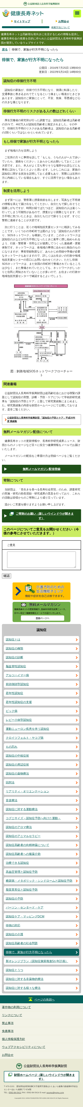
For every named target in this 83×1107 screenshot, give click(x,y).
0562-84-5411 (15, 1092)
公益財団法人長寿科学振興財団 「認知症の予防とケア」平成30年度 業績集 (41, 419)
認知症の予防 (14, 898)
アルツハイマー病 (17, 675)
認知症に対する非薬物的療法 (24, 979)
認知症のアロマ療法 (19, 827)
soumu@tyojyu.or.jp (55, 1092)
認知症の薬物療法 (17, 773)
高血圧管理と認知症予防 (22, 871)
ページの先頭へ (44, 999)
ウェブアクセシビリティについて (23, 1047)
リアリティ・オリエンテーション (27, 791)
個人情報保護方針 (13, 1039)
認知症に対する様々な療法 (23, 988)
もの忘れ (11, 746)
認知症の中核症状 (17, 755)
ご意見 (11, 545)
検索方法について (60, 27)
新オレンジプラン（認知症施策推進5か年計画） (37, 961)
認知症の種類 (14, 648)
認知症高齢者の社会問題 (22, 943)
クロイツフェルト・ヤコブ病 (24, 737)
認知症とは (13, 639)
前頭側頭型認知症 (17, 684)
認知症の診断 (14, 657)
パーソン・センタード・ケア (24, 907)
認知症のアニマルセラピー (23, 836)
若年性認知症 (14, 693)
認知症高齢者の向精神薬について (27, 845)
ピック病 (11, 711)
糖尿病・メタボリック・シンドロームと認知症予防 (39, 880)
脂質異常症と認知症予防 (22, 889)
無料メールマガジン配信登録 (41, 469)
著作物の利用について (16, 1007)
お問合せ (63, 21)
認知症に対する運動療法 (22, 809)
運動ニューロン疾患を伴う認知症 (27, 728)
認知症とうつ (14, 970)
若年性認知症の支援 (19, 702)
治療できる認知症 (17, 862)
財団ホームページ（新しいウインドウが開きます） (44, 1076)
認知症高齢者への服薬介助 (23, 853)
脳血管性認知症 (16, 666)
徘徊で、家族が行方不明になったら (29, 952)
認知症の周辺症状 (17, 764)
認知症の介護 (14, 934)
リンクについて (12, 1015)
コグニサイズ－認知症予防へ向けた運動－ (33, 818)
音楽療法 (11, 800)
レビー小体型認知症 (19, 719)
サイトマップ (22, 21)
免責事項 (8, 1031)
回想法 (10, 782)
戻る (5, 49)
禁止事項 (8, 1023)
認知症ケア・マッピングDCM (25, 916)
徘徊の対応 (13, 925)
